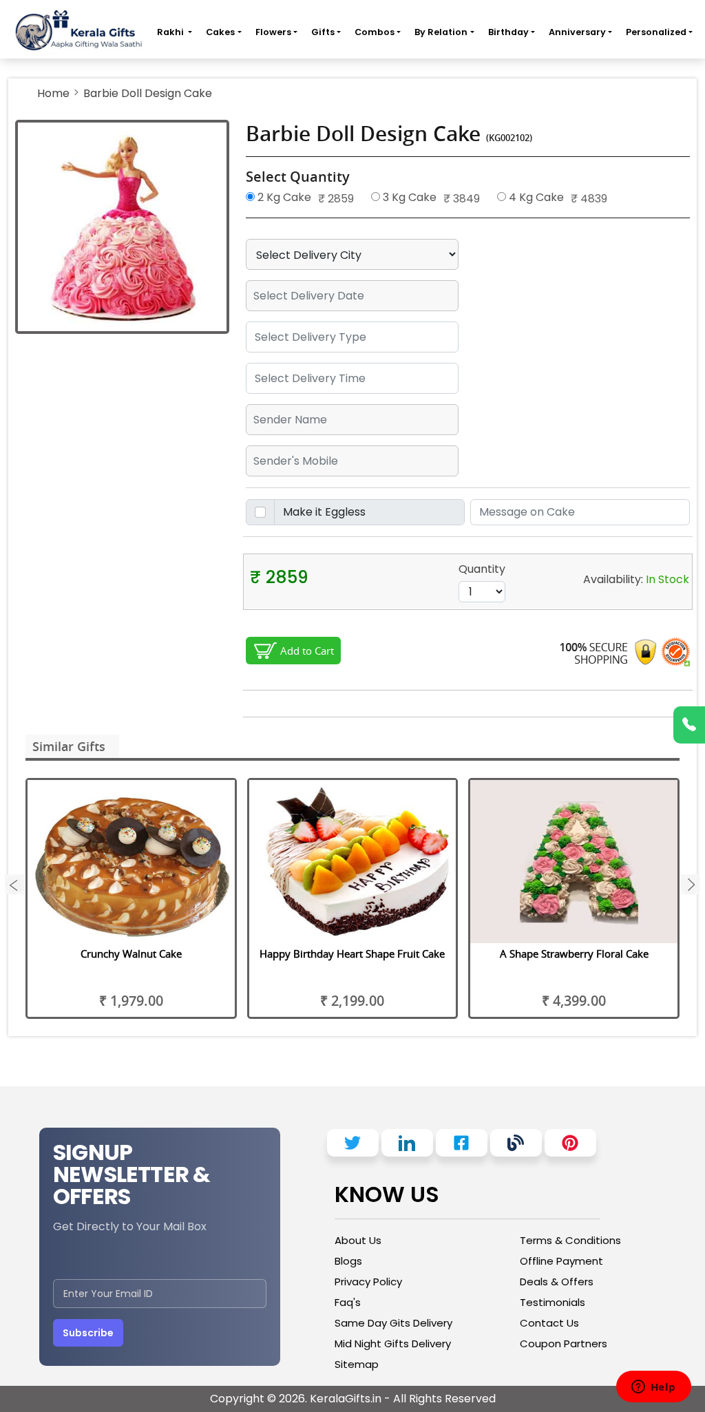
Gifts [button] (323, 32)
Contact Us (549, 1323)
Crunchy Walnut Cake (131, 953)
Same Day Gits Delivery (393, 1323)
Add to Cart (307, 650)
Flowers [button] (273, 32)
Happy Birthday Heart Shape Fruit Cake (352, 953)
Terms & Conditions (570, 1240)
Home (53, 93)
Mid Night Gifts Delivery (393, 1343)
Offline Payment (561, 1261)
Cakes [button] (220, 32)
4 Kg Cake (535, 197)
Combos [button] (374, 32)
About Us (358, 1240)
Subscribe (88, 1333)
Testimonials (552, 1302)
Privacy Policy (368, 1281)
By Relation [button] (440, 32)
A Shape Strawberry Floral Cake (574, 953)
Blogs (348, 1261)
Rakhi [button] (171, 32)
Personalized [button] (656, 32)
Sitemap (357, 1364)
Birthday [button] (508, 32)
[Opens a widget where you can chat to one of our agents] (653, 1388)
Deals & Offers (556, 1281)
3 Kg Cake (408, 197)
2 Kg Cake (283, 197)
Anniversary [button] (577, 32)
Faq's (348, 1302)
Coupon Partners (563, 1343)
